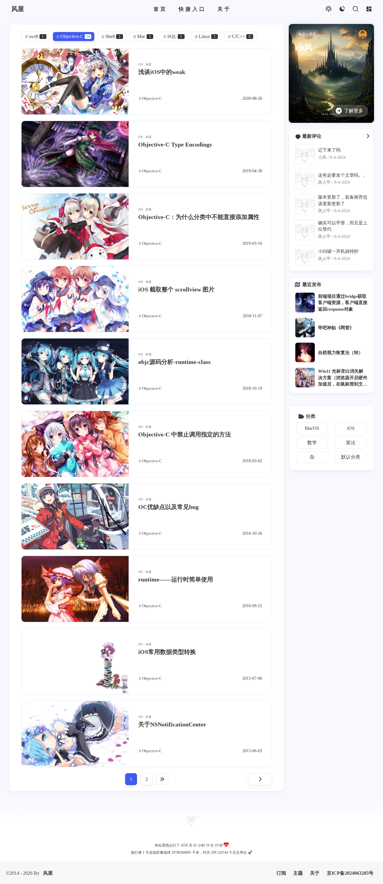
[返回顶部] (191, 819)
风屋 (48, 873)
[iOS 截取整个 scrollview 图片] (75, 299)
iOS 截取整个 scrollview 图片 (176, 289)
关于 (315, 873)
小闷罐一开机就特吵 (338, 251)
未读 (148, 64)
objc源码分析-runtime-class (174, 362)
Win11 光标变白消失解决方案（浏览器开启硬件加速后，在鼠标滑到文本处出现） (342, 378)
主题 (298, 873)
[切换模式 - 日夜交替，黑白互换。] (342, 9)
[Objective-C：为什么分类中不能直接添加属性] (75, 226)
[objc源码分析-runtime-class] (75, 371)
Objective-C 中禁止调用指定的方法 (184, 434)
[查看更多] (367, 136)
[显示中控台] (369, 9)
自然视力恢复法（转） (340, 352)
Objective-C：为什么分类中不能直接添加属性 (198, 217)
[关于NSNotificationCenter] (75, 734)
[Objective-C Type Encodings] (75, 154)
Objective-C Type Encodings (175, 144)
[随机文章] (328, 9)
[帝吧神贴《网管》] (305, 328)
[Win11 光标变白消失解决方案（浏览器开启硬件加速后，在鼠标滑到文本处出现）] (305, 378)
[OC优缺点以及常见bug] (75, 516)
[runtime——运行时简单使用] (75, 589)
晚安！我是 (307, 34)
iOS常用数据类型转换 (167, 652)
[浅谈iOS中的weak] (75, 81)
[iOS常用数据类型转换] (75, 661)
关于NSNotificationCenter (172, 724)
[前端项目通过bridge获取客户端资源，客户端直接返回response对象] (305, 302)
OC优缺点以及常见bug (168, 507)
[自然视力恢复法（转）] (305, 352)
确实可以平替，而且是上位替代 (342, 226)
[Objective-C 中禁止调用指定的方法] (75, 444)
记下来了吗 (329, 149)
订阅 (281, 873)
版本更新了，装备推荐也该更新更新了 (342, 200)
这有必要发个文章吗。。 (342, 175)
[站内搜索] (355, 9)
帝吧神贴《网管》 (336, 327)
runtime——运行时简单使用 (175, 579)
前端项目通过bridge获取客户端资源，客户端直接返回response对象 (342, 303)
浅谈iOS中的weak (161, 72)
